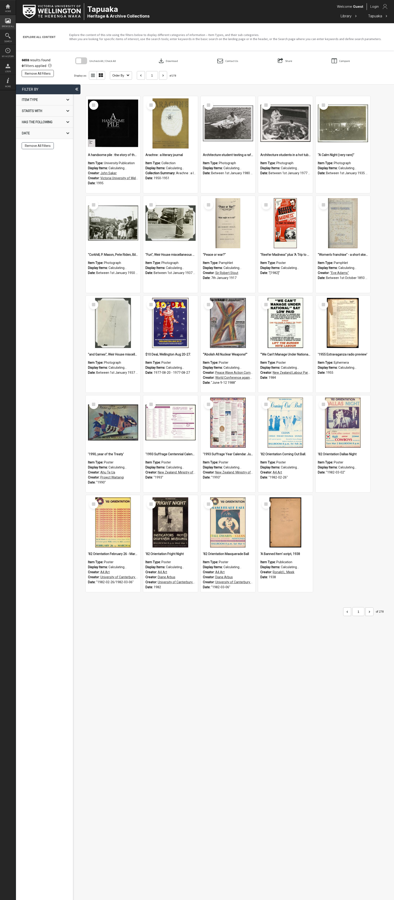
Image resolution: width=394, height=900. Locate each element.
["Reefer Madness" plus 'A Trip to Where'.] (285, 223)
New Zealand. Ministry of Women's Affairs (188, 472)
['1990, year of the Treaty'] (113, 423)
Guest (358, 6)
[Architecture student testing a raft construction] (228, 123)
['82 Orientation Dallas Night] (343, 423)
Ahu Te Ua (107, 472)
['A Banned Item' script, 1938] (285, 522)
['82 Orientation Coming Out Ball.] (285, 423)
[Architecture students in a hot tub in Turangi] (285, 123)
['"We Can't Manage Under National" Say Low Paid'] (285, 323)
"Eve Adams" (339, 273)
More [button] (8, 86)
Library (346, 16)
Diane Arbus (166, 577)
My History (8, 56)
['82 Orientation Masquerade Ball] (228, 522)
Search (8, 41)
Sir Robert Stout (226, 273)
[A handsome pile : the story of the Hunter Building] (113, 123)
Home (8, 11)
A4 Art (277, 472)
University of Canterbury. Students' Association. (134, 577)
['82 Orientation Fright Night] (170, 522)
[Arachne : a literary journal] (170, 123)
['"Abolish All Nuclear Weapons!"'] (228, 323)
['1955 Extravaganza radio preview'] (343, 323)
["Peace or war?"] (228, 223)
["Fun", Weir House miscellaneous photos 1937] (170, 223)
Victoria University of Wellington (123, 178)
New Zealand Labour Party (292, 372)
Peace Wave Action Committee (237, 372)
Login (8, 71)
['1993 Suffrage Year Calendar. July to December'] (228, 423)
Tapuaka (375, 16)
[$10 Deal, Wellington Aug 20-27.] (170, 323)
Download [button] (168, 60)
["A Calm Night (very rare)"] (343, 123)
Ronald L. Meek (283, 572)
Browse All (8, 26)
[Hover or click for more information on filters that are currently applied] (50, 65)
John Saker (108, 173)
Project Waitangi (112, 477)
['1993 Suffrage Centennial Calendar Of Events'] (170, 423)
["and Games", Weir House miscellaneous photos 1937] (113, 323)
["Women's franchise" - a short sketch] (343, 223)
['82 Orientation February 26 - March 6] (113, 522)
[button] (227, 61)
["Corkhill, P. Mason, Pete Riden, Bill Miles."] (113, 223)
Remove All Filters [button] (38, 73)
